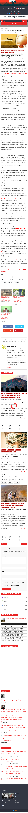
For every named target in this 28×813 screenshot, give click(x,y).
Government (20, 50)
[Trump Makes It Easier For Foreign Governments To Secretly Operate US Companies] (4, 805)
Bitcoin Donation (21, 8)
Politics (6, 52)
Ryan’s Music (17, 11)
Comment (5, 556)
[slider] (4, 637)
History (2, 52)
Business (8, 393)
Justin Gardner (13, 58)
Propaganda (3, 397)
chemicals (18, 339)
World (18, 397)
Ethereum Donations (15, 10)
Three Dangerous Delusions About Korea (4, 543)
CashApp (10, 11)
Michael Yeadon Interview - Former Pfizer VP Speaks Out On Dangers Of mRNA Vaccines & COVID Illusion (16, 766)
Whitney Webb (12, 404)
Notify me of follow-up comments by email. (14, 582)
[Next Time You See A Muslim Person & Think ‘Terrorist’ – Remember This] (14, 440)
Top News (11, 52)
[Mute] (3, 635)
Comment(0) (20, 58)
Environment (14, 50)
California (13, 339)
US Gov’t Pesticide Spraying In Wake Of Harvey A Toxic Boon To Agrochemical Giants (6, 298)
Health (2, 50)
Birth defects (8, 339)
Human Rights (8, 395)
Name (4, 566)
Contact (10, 8)
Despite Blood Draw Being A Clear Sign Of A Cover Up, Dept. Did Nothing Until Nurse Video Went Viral (24, 544)
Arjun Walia (13, 458)
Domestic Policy (10, 449)
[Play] (3, 624)
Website (4, 577)
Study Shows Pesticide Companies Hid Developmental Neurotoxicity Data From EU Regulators (18, 299)
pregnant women (10, 341)
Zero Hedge (14, 514)
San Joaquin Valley (18, 341)
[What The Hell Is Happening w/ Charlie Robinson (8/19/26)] (17, 801)
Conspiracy (7, 50)
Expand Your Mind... (16, 393)
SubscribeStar (23, 10)
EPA (22, 339)
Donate (15, 8)
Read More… (24, 419)
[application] (14, 624)
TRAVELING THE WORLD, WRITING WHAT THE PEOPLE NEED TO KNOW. (14, 17)
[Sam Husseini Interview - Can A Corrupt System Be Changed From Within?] (5, 801)
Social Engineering (12, 397)
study (24, 341)
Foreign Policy (18, 449)
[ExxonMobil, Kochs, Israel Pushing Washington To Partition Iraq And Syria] (14, 383)
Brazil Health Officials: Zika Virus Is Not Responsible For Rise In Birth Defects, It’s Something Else (6, 315)
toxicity (2, 343)
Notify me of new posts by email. (11, 585)
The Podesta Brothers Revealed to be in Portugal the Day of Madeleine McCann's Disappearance (16, 759)
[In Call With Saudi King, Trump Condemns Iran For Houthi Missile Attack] (14, 493)
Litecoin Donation (5, 10)
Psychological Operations (17, 505)
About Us (5, 8)
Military (14, 395)
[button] (23, 21)
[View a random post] (26, 21)
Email (3, 571)
